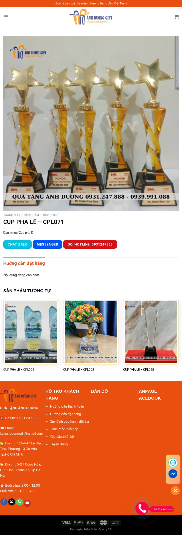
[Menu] (6, 16)
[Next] (178, 339)
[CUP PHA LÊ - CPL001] (31, 332)
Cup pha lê (51, 215)
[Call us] (19, 502)
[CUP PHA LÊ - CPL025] (151, 332)
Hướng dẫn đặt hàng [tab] (24, 263)
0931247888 (163, 509)
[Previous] (3, 339)
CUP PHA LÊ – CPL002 (78, 369)
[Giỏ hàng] (176, 17)
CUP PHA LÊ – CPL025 (138, 369)
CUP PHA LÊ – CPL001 (18, 369)
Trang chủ (11, 215)
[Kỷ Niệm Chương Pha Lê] (91, 17)
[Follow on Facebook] (4, 502)
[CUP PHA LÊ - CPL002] (91, 332)
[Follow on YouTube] (27, 503)
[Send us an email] (11, 502)
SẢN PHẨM (31, 215)
